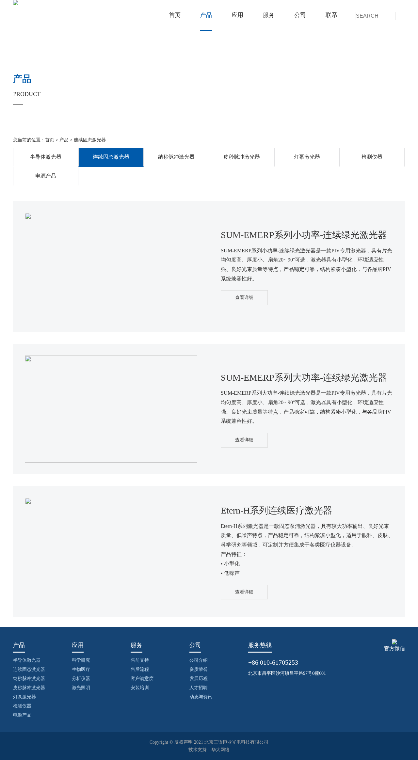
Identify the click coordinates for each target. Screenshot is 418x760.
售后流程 (140, 669)
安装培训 (140, 687)
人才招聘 (198, 687)
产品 (206, 15)
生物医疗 (81, 669)
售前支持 (140, 660)
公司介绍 (198, 660)
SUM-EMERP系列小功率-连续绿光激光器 (304, 235)
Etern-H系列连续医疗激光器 (276, 510)
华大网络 (220, 749)
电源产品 (45, 176)
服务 (269, 15)
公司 (300, 15)
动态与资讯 (200, 696)
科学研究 (81, 660)
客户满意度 (142, 678)
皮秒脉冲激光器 (241, 157)
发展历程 (198, 678)
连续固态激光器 (90, 139)
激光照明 (81, 687)
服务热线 (260, 645)
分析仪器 (81, 678)
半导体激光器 (45, 157)
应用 (237, 15)
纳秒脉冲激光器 (176, 157)
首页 (175, 15)
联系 (331, 15)
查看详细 (244, 297)
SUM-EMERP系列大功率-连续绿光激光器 (304, 377)
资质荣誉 (198, 669)
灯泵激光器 (307, 157)
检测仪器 (372, 157)
